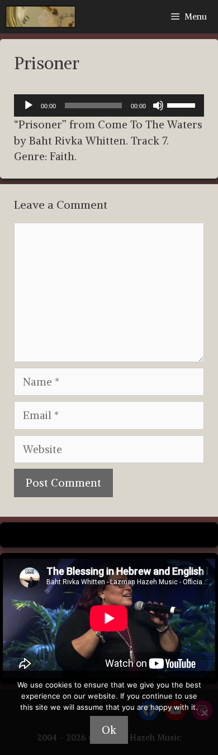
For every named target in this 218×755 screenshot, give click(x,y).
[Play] (28, 105)
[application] (109, 105)
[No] (204, 712)
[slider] (182, 104)
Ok (109, 730)
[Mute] (158, 105)
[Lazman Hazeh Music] (40, 16)
